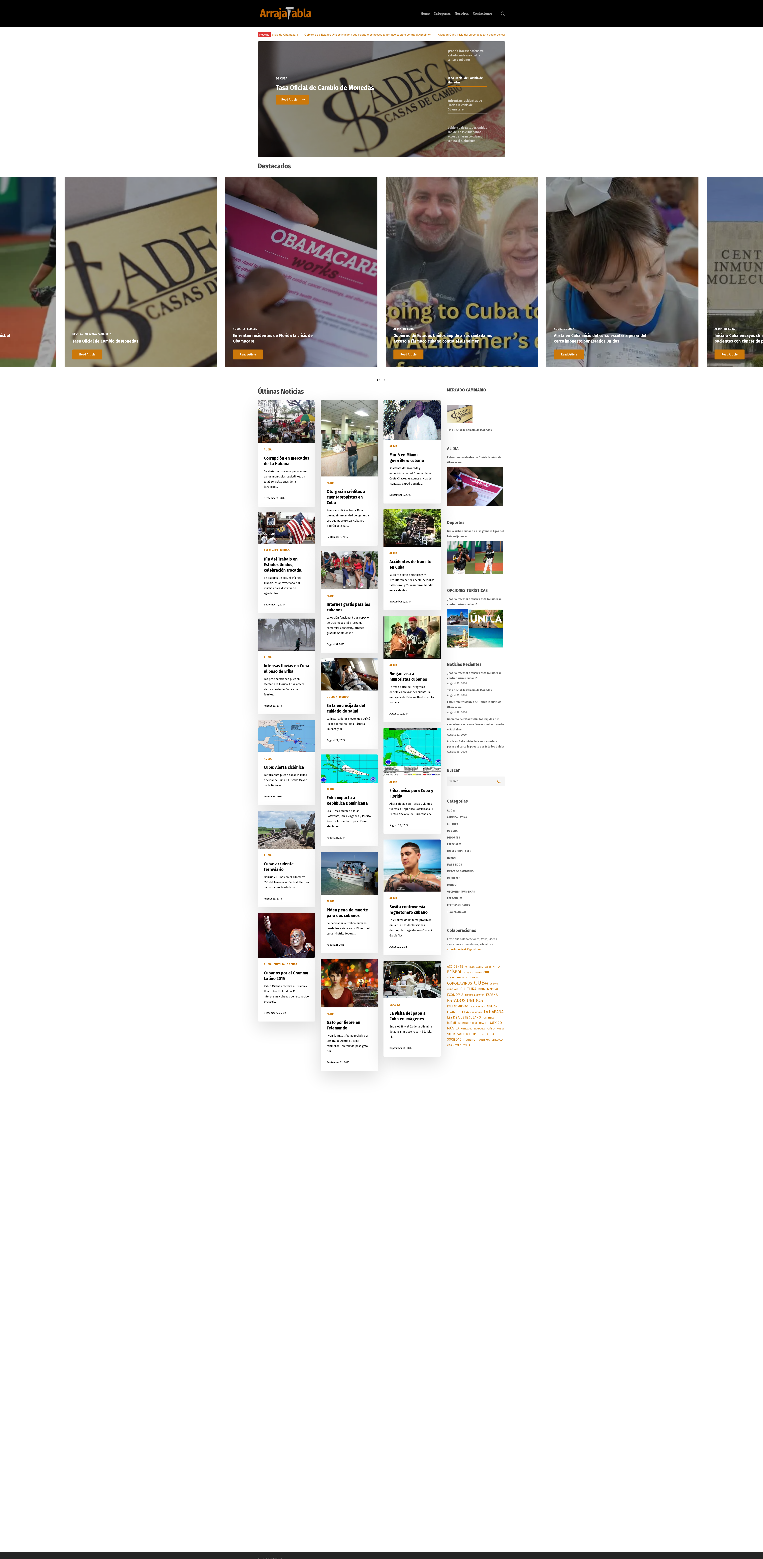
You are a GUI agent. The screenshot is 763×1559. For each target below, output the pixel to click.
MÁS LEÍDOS (454, 864)
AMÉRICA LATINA (457, 817)
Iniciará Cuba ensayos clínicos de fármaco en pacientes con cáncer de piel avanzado (350, 34)
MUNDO (285, 550)
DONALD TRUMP (488, 989)
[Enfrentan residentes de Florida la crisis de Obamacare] (475, 486)
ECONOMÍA (455, 995)
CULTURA (279, 964)
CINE (486, 972)
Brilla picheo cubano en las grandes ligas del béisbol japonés (448, 34)
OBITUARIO (467, 1028)
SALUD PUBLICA (470, 1034)
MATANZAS (488, 1017)
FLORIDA (491, 1006)
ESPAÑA (492, 995)
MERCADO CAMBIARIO (460, 871)
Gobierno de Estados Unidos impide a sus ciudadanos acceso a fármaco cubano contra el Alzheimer (442, 338)
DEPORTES (395, 1315)
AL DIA (268, 449)
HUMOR (268, 1167)
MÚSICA (453, 1028)
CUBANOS (453, 989)
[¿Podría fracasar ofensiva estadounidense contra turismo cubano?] (475, 628)
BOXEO (478, 972)
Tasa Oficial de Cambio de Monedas (105, 341)
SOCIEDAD (454, 1039)
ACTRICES (469, 966)
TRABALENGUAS (457, 912)
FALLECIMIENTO (457, 1006)
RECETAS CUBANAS (458, 905)
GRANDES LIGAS (459, 1012)
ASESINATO (492, 966)
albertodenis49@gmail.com (464, 949)
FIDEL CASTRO (477, 1006)
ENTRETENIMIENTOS (474, 995)
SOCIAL (490, 1034)
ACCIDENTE (455, 966)
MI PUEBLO (453, 878)
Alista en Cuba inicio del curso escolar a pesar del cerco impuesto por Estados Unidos (600, 338)
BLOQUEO (468, 972)
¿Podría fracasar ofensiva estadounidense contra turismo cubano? (474, 601)
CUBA (481, 982)
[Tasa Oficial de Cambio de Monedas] (476, 416)
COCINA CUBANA (456, 977)
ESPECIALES (271, 550)
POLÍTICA (491, 1028)
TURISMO (483, 1039)
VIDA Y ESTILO (454, 1045)
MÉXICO (496, 1023)
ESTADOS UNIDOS (465, 1000)
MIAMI (451, 1023)
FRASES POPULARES (459, 851)
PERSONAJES (454, 898)
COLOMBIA (472, 977)
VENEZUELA (497, 1040)
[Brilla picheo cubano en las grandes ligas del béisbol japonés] (475, 557)
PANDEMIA (479, 1028)
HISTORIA (477, 1012)
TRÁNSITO (469, 1039)
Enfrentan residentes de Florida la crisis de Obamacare (474, 460)
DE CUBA (332, 697)
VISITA (466, 1045)
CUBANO (494, 984)
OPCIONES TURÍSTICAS (461, 891)
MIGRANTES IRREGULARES (473, 1023)
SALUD (451, 1034)
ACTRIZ (479, 966)
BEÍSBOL (454, 972)
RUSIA (500, 1028)
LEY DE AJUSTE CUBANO (464, 1017)
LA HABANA (494, 1011)
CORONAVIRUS (459, 983)
